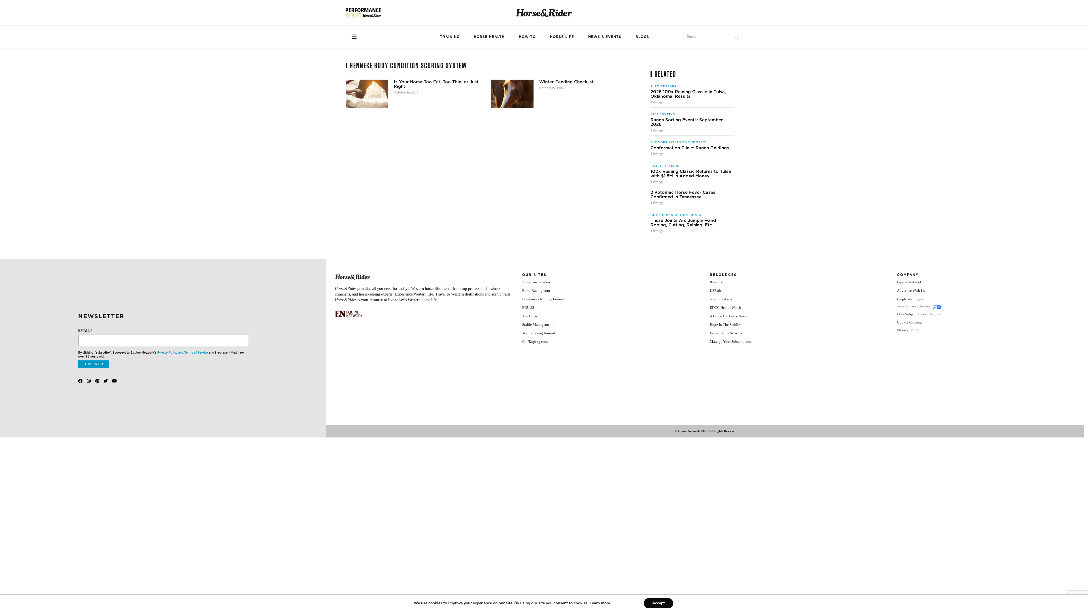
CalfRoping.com (535, 341)
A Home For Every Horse (728, 316)
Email (85, 330)
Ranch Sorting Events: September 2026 (687, 122)
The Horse (530, 316)
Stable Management (537, 324)
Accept (658, 603)
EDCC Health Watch (725, 307)
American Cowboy (536, 282)
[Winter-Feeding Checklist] (512, 94)
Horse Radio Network (726, 333)
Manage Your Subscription (730, 341)
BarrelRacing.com (536, 290)
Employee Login (910, 299)
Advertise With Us (911, 290)
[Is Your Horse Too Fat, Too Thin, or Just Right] (367, 94)
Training (450, 37)
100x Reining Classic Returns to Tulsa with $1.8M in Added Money (691, 173)
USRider (716, 290)
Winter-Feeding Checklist (566, 82)
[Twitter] (106, 381)
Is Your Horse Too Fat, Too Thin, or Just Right (436, 84)
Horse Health (489, 37)
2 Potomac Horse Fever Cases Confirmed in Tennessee (683, 194)
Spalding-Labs (721, 299)
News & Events (604, 37)
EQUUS (528, 307)
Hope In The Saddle (725, 324)
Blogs (642, 37)
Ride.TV (716, 282)
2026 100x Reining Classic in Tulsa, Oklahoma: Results (688, 94)
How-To (527, 37)
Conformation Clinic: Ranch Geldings (690, 148)
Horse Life (562, 37)
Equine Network (909, 282)
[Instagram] (89, 381)
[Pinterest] (97, 381)
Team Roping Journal (538, 333)
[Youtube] (114, 381)
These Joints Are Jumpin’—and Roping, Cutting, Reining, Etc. (683, 222)
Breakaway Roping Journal (543, 299)
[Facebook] (80, 381)
